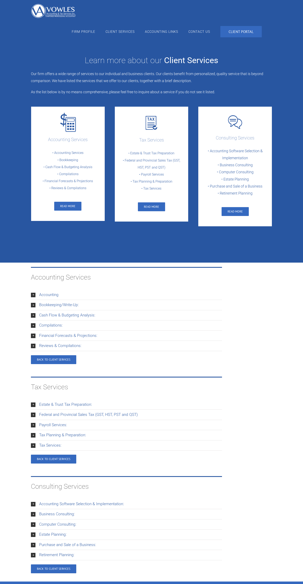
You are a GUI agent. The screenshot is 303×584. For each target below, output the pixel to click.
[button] (126, 295)
